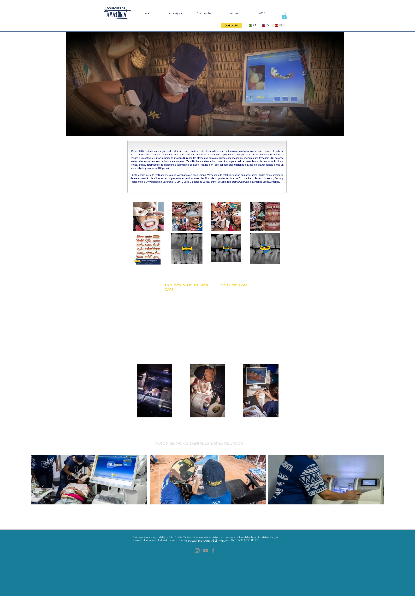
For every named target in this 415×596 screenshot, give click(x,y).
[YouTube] (205, 550)
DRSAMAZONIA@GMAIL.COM (205, 541)
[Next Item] (378, 479)
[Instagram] (197, 550)
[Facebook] (213, 550)
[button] (284, 15)
